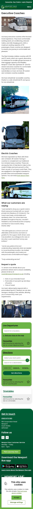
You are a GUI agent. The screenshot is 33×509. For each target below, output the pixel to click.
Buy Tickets (17, 2)
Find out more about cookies (19, 492)
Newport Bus (9, 7)
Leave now (7, 368)
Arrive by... (25, 368)
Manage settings (16, 502)
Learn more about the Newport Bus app (16, 470)
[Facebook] (7, 437)
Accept (16, 497)
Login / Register (27, 2)
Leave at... (16, 368)
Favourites (8, 2)
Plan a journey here (11, 452)
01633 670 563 (6, 418)
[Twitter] (2, 437)
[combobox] (16, 331)
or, (13, 335)
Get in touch (8, 414)
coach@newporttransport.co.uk (12, 274)
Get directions (16, 373)
